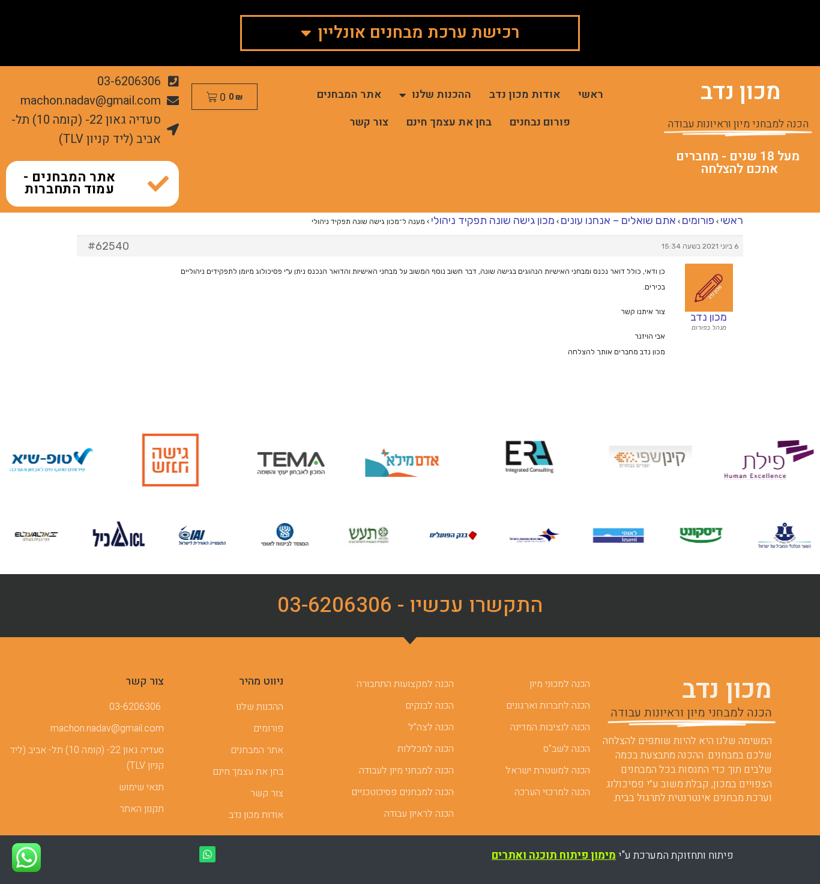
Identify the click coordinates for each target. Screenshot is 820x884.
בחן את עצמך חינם (449, 122)
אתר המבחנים (349, 94)
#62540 (108, 246)
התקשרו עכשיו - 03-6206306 (410, 605)
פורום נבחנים (540, 122)
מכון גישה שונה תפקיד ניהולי (493, 220)
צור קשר (368, 122)
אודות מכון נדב (524, 94)
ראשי (590, 94)
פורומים (698, 220)
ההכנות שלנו (441, 94)
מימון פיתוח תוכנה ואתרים (554, 855)
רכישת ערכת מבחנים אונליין (419, 32)
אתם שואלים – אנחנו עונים (618, 220)
